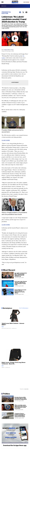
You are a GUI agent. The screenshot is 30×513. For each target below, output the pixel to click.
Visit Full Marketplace (23, 308)
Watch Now (26, 2)
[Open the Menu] (2, 2)
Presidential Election (6, 12)
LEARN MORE (6, 140)
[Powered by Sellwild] (26, 389)
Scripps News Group (8, 49)
